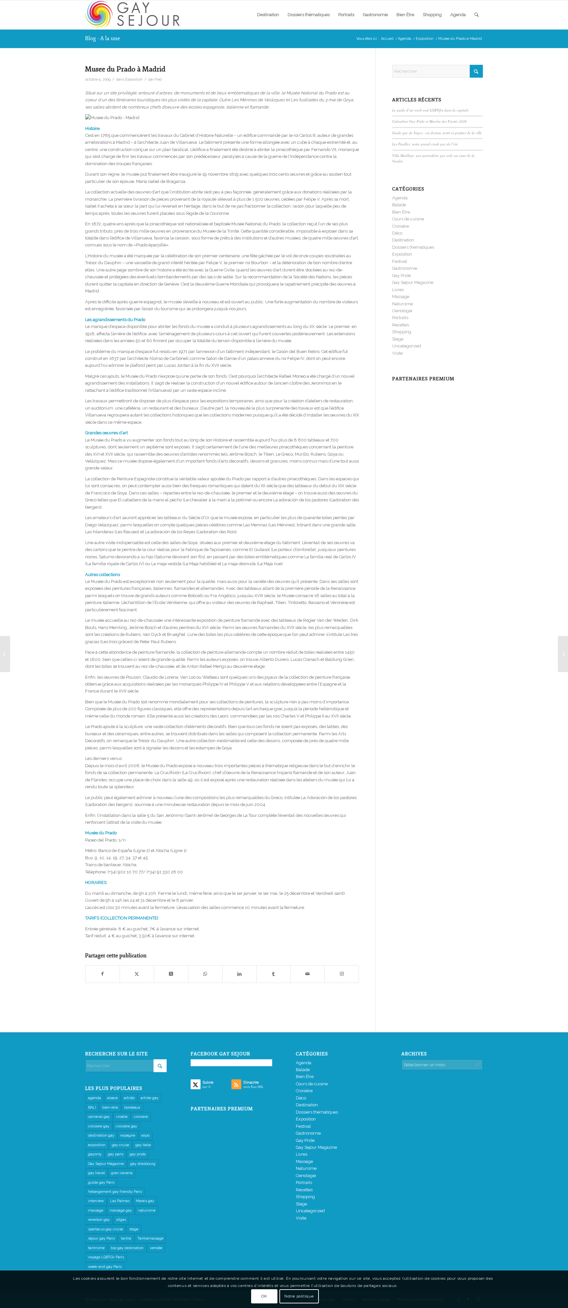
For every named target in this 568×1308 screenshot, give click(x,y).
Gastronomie (404, 268)
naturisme (146, 1210)
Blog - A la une (102, 38)
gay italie (143, 1145)
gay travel (96, 1173)
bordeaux (132, 1107)
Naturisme (402, 303)
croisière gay (126, 1126)
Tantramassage (150, 1238)
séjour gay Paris (101, 1238)
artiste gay (149, 1098)
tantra (126, 1238)
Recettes (400, 324)
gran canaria (121, 1173)
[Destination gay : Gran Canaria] (5, 654)
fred (158, 79)
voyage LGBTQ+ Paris (106, 1257)
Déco (397, 233)
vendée (156, 1248)
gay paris (115, 1154)
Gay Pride (401, 275)
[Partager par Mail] (307, 974)
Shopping (401, 331)
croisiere (141, 1117)
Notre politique (299, 1296)
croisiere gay (98, 1126)
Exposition (134, 79)
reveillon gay (99, 1220)
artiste (129, 1098)
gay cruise (120, 1145)
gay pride (138, 1154)
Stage (397, 339)
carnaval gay (99, 1117)
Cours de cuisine (408, 218)
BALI (92, 1107)
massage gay (120, 1210)
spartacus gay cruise (105, 1229)
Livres (398, 289)
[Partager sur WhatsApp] (205, 974)
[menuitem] (268, 14)
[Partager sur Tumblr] (274, 974)
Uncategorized (406, 345)
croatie (122, 1117)
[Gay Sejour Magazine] (134, 14)
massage (95, 1210)
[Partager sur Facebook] (102, 974)
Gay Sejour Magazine (412, 282)
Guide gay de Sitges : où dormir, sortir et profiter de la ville (437, 132)
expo (145, 1135)
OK (264, 1296)
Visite (397, 353)
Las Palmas (120, 1201)
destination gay (101, 1135)
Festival (399, 261)
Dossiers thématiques (413, 247)
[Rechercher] (476, 14)
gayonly (95, 1154)
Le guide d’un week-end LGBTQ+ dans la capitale (430, 110)
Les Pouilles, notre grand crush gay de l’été (425, 143)
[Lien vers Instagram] (342, 974)
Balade (399, 204)
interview (96, 1201)
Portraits (400, 317)
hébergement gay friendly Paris (115, 1192)
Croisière (400, 226)
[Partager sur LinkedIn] (239, 974)
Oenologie (402, 310)
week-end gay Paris (105, 1267)
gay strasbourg (142, 1164)
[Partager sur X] (137, 974)
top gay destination (127, 1248)
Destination (403, 240)
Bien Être (401, 212)
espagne (128, 1135)
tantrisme (96, 1248)
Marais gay (145, 1201)
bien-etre (110, 1107)
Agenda (400, 197)
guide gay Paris (101, 1182)
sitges (121, 1220)
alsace (112, 1098)
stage (133, 1229)
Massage (400, 296)
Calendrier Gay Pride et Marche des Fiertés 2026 (429, 121)
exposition (97, 1145)
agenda (94, 1098)
